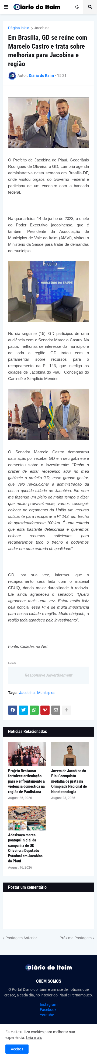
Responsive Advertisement (48, 675)
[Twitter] (23, 710)
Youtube (47, 1015)
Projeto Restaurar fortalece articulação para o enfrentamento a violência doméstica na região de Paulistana (26, 781)
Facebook (48, 1009)
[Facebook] (12, 710)
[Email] (55, 710)
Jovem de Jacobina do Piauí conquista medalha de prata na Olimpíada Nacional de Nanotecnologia (69, 781)
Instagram (48, 1004)
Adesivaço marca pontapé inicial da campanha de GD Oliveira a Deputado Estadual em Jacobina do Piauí (25, 848)
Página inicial (19, 28)
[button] (6, 7)
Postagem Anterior (21, 938)
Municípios (46, 693)
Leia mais (34, 1037)
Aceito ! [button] (17, 1049)
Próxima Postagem (76, 938)
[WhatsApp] (34, 710)
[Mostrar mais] (66, 710)
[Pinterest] (45, 710)
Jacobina (42, 28)
